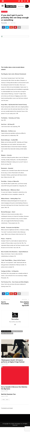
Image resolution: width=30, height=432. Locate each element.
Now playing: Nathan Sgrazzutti (24, 303)
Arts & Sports (4, 11)
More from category (7, 333)
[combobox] (21, 6)
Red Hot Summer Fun (8, 394)
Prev (4, 399)
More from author (17, 331)
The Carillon (4, 23)
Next (7, 399)
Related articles (6, 331)
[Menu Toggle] (2, 6)
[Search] (27, 6)
